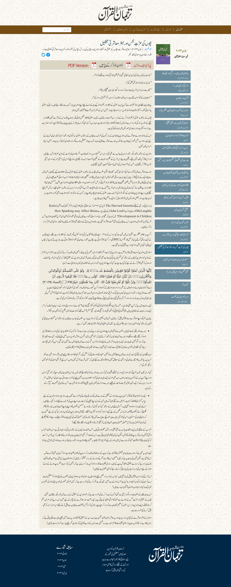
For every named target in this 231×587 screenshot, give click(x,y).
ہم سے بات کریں (139, 29)
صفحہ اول (179, 29)
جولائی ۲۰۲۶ (62, 554)
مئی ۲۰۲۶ (62, 566)
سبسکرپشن (108, 29)
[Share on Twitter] (43, 54)
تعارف (168, 29)
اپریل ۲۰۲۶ (62, 573)
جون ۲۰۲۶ (62, 560)
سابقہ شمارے (155, 29)
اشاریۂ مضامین (122, 29)
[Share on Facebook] (47, 54)
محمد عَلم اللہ (148, 49)
